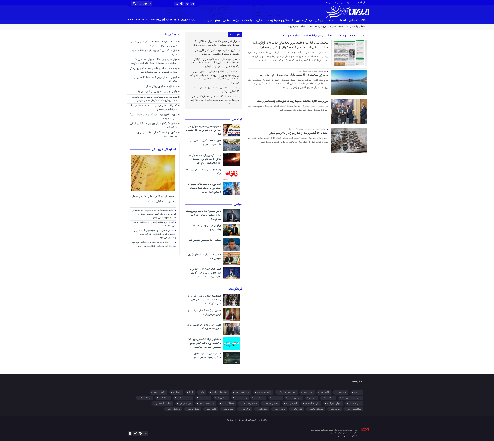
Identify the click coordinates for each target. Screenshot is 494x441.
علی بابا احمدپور (312, 403)
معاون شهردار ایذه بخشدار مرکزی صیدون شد (204, 256)
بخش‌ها (259, 21)
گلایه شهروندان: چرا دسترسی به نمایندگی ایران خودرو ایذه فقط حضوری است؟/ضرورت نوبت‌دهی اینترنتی (154, 214)
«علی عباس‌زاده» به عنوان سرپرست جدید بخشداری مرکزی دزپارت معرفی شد (203, 215)
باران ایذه (177, 392)
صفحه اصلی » (336, 27)
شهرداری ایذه (145, 398)
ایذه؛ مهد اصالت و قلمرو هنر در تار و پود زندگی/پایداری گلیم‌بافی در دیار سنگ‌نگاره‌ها (204, 300)
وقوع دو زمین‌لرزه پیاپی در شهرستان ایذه (203, 172)
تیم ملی (312, 398)
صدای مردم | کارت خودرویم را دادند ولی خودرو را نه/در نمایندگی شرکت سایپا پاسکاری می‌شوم (155, 234)
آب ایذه (357, 392)
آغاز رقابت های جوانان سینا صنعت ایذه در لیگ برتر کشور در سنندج (153, 108)
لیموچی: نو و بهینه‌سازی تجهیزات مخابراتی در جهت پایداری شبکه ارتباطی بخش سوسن (204, 188)
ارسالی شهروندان (162, 149)
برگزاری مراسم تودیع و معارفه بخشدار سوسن (207, 228)
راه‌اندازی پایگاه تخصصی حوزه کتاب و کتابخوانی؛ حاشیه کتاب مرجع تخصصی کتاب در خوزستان (203, 343)
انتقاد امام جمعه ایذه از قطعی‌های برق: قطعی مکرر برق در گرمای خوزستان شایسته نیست (204, 273)
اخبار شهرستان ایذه (287, 392)
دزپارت (208, 21)
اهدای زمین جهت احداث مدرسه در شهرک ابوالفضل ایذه (203, 327)
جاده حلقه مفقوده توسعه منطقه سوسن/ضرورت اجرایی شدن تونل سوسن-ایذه (154, 244)
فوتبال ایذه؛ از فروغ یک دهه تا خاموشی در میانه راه (155, 79)
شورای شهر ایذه (334, 403)
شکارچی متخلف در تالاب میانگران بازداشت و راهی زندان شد (294, 74)
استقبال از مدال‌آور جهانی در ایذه (160, 86)
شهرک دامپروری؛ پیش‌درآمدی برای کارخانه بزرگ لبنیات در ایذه (153, 116)
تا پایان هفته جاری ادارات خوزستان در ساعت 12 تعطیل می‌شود (216, 90)
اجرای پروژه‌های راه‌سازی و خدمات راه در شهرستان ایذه (155, 224)
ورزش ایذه (262, 409)
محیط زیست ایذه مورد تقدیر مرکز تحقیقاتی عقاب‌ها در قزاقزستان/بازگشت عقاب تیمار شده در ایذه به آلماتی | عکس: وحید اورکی (290, 45)
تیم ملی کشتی (295, 398)
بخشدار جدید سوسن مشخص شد (205, 240)
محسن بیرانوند (271, 403)
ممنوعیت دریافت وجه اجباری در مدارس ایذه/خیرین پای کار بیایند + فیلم (203, 130)
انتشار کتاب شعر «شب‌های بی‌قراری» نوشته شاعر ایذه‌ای (207, 356)
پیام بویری (228, 409)
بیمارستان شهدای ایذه (351, 398)
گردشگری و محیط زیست (279, 21)
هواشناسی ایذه (354, 409)
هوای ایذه (335, 409)
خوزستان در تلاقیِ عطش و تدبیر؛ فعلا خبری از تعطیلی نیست (153, 199)
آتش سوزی (341, 392)
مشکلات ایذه (228, 403)
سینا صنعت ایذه (184, 398)
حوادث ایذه (260, 398)
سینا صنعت (205, 398)
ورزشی (319, 21)
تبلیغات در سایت (343, 2)
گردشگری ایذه (174, 409)
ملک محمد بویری (206, 403)
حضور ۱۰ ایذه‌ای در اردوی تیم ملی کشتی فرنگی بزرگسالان (153, 125)
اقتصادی (353, 21)
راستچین (342, 435)
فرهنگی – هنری (304, 21)
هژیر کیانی (297, 409)
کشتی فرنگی (193, 409)
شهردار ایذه (164, 398)
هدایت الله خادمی (163, 403)
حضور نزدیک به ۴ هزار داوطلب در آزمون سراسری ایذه (204, 312)
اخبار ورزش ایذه (264, 392)
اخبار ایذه (325, 392)
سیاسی (330, 21)
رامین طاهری (241, 398)
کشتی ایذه (211, 409)
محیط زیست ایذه (249, 403)
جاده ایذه (277, 398)
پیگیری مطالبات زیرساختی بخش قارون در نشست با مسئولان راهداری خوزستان (217, 52)
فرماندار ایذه (291, 403)
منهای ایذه (235, 34)
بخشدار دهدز (159, 392)
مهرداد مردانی (185, 403)
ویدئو (217, 21)
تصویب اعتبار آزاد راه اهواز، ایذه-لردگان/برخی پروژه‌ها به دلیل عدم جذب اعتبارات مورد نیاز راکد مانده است (214, 100)
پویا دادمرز (245, 409)
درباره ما (327, 2)
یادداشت (247, 21)
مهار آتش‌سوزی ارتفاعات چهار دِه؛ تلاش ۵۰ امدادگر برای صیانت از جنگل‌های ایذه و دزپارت (216, 43)
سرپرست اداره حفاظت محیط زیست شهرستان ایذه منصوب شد (292, 101)
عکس (226, 21)
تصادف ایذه (329, 398)
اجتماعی (341, 21)
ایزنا (191, 392)
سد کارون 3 (223, 398)
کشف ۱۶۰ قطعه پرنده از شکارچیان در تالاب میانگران (298, 132)
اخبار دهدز (308, 392)
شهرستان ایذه (355, 403)
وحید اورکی (280, 409)
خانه (363, 21)
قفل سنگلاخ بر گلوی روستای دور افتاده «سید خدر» (205, 143)
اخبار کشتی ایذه (242, 392)
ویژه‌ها (236, 21)
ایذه (202, 392)
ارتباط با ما (360, 2)
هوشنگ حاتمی (316, 409)
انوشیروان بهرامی (220, 392)
